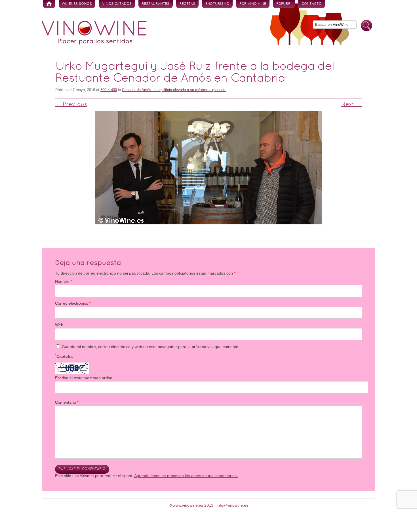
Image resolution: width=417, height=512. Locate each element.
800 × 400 (108, 90)
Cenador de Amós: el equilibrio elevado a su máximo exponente (174, 90)
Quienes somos (77, 4)
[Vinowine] (94, 43)
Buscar (366, 26)
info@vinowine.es (232, 505)
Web (59, 325)
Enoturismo (217, 4)
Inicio (49, 4)
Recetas (187, 4)
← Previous (71, 104)
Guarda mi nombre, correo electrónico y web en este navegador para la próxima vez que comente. (150, 346)
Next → (351, 104)
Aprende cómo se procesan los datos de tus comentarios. (186, 475)
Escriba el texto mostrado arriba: (84, 378)
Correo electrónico (73, 303)
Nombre (63, 281)
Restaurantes (155, 4)
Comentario (67, 402)
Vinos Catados (117, 4)
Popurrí (283, 4)
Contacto (312, 4)
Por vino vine (252, 4)
